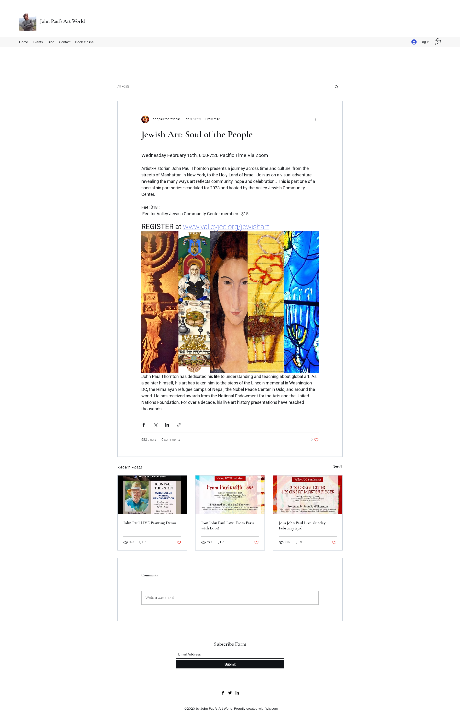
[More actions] (316, 119)
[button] (438, 41)
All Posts (123, 86)
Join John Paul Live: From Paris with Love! (227, 525)
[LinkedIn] (237, 692)
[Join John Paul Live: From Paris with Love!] (230, 494)
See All (338, 466)
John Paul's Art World (62, 21)
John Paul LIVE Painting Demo (149, 522)
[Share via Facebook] (143, 425)
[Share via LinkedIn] (167, 425)
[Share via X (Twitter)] (155, 425)
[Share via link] (179, 425)
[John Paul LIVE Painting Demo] (152, 494)
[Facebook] (222, 692)
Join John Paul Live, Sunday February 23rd (302, 525)
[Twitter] (230, 692)
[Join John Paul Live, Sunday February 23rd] (307, 494)
